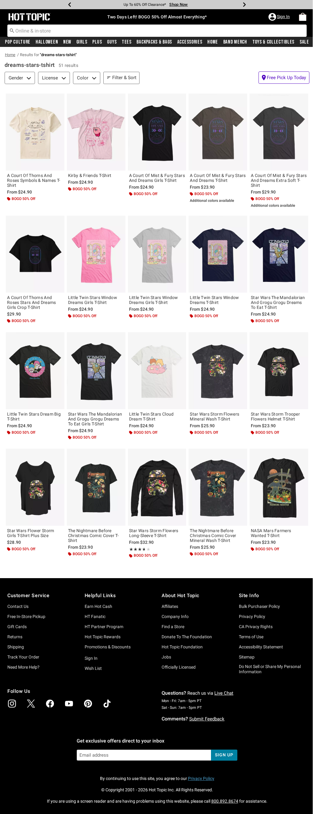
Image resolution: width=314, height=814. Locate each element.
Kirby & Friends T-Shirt (90, 175)
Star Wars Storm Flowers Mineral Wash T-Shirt (214, 416)
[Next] (244, 4)
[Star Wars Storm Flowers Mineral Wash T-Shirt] (218, 370)
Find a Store (173, 626)
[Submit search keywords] (12, 30)
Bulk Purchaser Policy (259, 606)
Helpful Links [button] (100, 595)
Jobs (166, 657)
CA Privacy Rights (256, 626)
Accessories (189, 42)
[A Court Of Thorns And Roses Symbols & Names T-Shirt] (35, 132)
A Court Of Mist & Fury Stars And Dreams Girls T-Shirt (157, 178)
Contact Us (18, 606)
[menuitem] (303, 17)
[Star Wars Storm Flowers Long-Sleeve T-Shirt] (157, 487)
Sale (304, 42)
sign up (224, 754)
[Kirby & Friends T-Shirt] (96, 132)
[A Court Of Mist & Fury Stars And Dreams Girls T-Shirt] (157, 132)
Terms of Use (251, 636)
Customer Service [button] (28, 595)
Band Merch (235, 42)
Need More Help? (23, 667)
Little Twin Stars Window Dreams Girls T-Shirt (92, 300)
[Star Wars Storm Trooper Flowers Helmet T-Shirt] (279, 370)
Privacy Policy (252, 616)
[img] (12, 703)
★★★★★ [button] (137, 549)
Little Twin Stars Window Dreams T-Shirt (214, 300)
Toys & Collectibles (273, 42)
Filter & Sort (124, 77)
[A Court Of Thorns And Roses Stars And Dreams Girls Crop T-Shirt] (35, 254)
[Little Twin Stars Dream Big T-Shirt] (35, 370)
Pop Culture (17, 42)
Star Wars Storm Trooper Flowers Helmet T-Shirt (275, 416)
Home (212, 42)
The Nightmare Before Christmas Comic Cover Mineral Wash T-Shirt (213, 535)
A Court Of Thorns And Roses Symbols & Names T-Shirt (33, 180)
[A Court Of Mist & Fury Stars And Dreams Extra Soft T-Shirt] (279, 132)
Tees (127, 42)
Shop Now (178, 4)
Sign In (91, 658)
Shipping (15, 646)
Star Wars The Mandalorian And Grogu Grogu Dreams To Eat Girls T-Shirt (95, 419)
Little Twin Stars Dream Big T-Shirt (34, 416)
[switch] (283, 77)
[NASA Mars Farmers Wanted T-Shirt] (279, 487)
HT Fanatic (95, 616)
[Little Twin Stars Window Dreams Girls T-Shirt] (96, 254)
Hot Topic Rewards (103, 636)
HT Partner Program (104, 626)
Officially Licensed (179, 667)
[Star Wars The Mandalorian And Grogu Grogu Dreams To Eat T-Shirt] (279, 254)
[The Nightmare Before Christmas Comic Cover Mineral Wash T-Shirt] (218, 487)
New (67, 42)
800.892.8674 (224, 801)
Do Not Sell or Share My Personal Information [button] (270, 669)
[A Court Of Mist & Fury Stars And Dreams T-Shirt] (218, 132)
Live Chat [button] (223, 693)
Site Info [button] (249, 595)
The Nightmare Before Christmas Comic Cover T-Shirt (93, 535)
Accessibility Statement (261, 646)
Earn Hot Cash (98, 606)
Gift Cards (17, 626)
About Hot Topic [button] (180, 595)
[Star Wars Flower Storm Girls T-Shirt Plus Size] (35, 487)
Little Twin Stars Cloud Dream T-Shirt (151, 416)
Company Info (175, 616)
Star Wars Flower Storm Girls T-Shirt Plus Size (30, 533)
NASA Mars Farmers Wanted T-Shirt (271, 533)
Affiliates (170, 606)
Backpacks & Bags (154, 42)
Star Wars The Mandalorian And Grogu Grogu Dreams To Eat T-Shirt (278, 302)
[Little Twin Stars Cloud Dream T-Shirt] (157, 370)
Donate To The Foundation (187, 636)
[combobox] (157, 31)
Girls (81, 42)
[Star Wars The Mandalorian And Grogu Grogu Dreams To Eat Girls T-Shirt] (96, 370)
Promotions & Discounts (108, 646)
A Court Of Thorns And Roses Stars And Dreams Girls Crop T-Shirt (31, 302)
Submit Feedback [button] (206, 719)
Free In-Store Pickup (26, 616)
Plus (97, 42)
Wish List (93, 668)
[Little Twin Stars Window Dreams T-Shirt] (218, 254)
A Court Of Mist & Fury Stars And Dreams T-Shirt (218, 178)
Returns (14, 636)
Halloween (47, 42)
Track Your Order (23, 657)
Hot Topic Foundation (182, 646)
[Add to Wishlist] (58, 99)
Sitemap (247, 657)
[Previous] (69, 4)
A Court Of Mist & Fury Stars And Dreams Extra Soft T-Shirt (279, 180)
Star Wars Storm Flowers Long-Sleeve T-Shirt (153, 533)
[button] (280, 16)
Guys (112, 42)
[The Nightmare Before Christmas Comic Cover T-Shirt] (96, 487)
